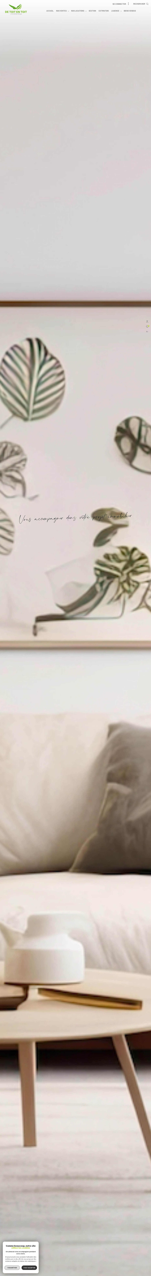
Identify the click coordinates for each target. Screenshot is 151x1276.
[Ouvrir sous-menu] (68, 11)
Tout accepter (29, 1268)
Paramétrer (12, 1268)
